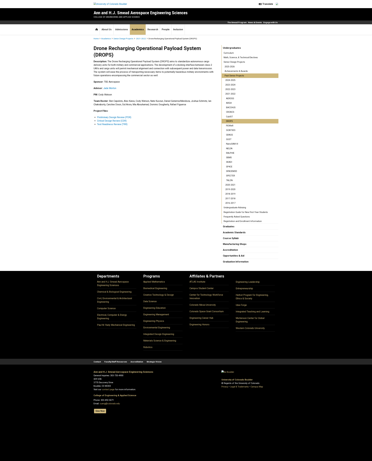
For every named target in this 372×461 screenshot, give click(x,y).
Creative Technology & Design (158, 294)
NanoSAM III (232, 144)
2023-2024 (230, 85)
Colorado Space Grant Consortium (206, 311)
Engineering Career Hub (201, 318)
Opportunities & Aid (233, 255)
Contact (97, 362)
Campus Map (257, 387)
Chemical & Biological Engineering (114, 291)
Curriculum (229, 53)
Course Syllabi (231, 238)
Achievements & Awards (236, 71)
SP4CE (229, 166)
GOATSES (230, 130)
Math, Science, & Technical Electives (241, 57)
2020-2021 (230, 185)
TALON (229, 180)
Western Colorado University (250, 328)
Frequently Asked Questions (237, 217)
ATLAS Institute (197, 281)
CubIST (229, 116)
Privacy (224, 387)
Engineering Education (154, 308)
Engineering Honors (199, 324)
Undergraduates (232, 48)
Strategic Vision (154, 362)
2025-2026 (230, 66)
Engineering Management (156, 314)
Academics (138, 29)
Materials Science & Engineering (159, 340)
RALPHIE (230, 153)
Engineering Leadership (248, 282)
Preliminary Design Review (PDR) (114, 117)
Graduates (228, 226)
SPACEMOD (231, 171)
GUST (228, 139)
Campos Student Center (201, 288)
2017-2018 (230, 198)
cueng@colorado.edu (110, 403)
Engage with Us (270, 22)
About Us (107, 29)
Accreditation (230, 250)
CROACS (230, 112)
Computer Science (106, 308)
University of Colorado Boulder (237, 380)
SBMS (229, 157)
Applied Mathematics (154, 281)
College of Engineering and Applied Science (117, 17)
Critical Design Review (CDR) (112, 120)
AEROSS (230, 98)
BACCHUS (231, 107)
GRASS (229, 135)
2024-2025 (230, 80)
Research (152, 29)
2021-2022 (141, 38)
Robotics (147, 347)
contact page (108, 389)
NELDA (229, 148)
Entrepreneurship (244, 288)
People (166, 29)
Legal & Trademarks (239, 387)
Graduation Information (235, 261)
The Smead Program (237, 22)
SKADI (229, 162)
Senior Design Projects (123, 38)
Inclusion (178, 29)
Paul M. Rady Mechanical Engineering (116, 325)
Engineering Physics (153, 321)
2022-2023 (230, 89)
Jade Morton (109, 88)
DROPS (229, 121)
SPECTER (230, 176)
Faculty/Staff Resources (115, 362)
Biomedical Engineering (155, 288)
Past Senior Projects (234, 75)
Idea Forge (241, 305)
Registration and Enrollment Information (243, 221)
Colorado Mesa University (202, 305)
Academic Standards (234, 232)
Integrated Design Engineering (158, 334)
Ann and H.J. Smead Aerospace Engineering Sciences (141, 12)
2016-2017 (230, 203)
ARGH (229, 103)
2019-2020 (230, 189)
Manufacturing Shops (234, 244)
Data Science (150, 301)
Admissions (121, 29)
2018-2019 (230, 194)
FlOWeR (229, 125)
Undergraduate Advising (235, 207)
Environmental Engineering (156, 327)
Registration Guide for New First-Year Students (246, 212)
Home (96, 38)
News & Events (255, 22)
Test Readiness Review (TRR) (112, 124)
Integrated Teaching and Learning (252, 311)
